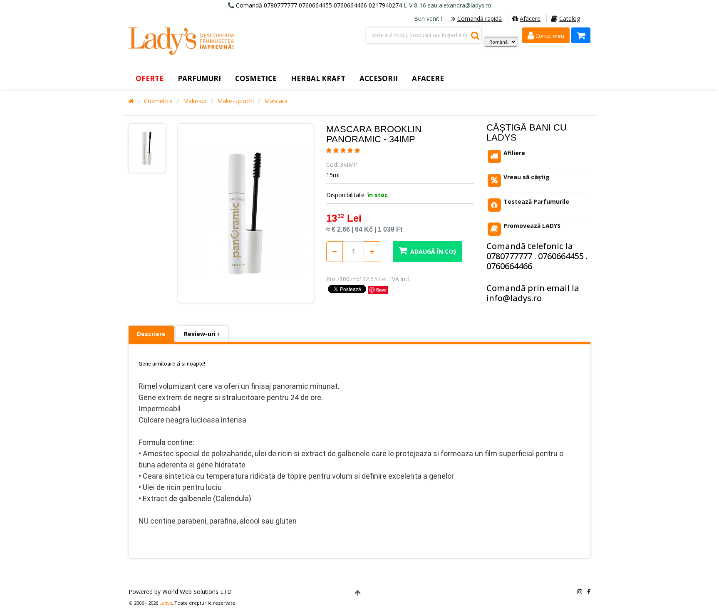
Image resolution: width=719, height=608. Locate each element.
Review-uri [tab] (202, 334)
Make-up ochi (235, 101)
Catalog (569, 18)
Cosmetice (158, 101)
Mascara (276, 101)
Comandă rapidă (479, 18)
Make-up (195, 101)
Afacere (530, 18)
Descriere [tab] (151, 334)
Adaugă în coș (433, 251)
